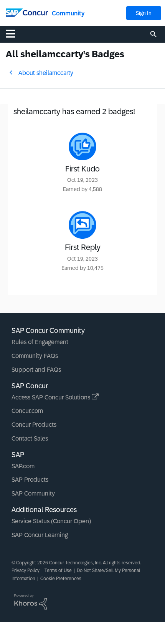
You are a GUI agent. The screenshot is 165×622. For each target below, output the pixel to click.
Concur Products (34, 424)
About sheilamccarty (45, 73)
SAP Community (33, 493)
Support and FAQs (36, 369)
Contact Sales (30, 438)
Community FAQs (35, 356)
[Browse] (14, 33)
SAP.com (23, 466)
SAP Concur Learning (40, 535)
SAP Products (30, 479)
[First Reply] (82, 225)
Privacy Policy (26, 570)
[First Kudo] (82, 146)
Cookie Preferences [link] (60, 578)
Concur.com (27, 410)
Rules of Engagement (40, 342)
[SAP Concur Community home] (27, 12)
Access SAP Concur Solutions (52, 397)
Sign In (144, 13)
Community (68, 13)
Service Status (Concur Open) (51, 521)
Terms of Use (58, 570)
